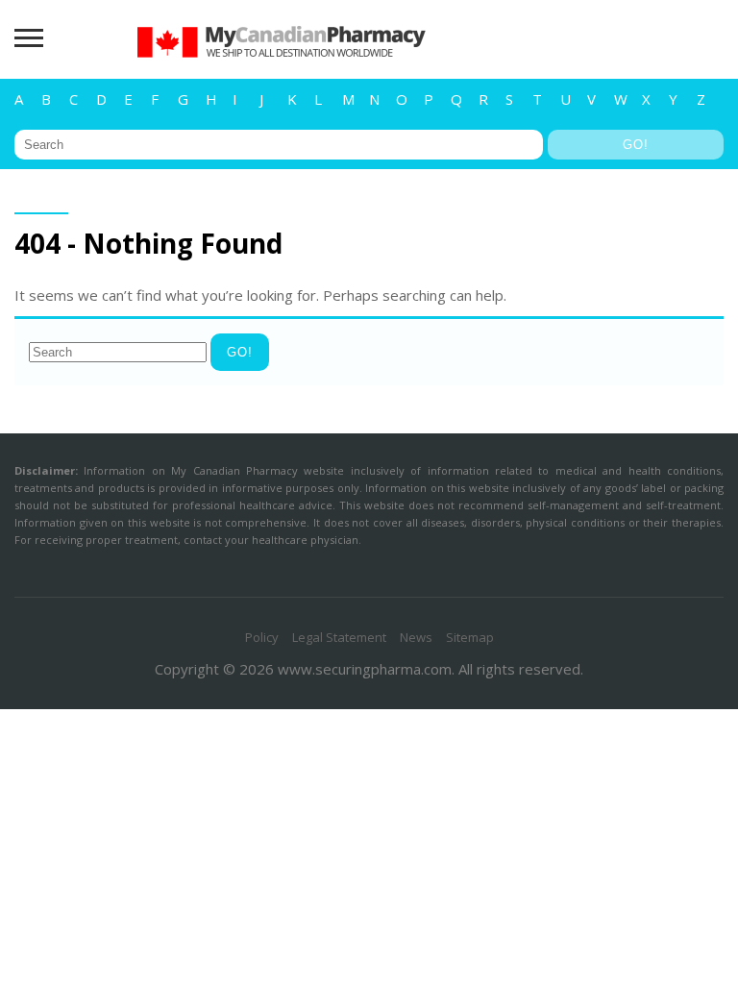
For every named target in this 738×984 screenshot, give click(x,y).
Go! (636, 144)
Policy (262, 637)
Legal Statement (339, 637)
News (416, 637)
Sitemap (470, 637)
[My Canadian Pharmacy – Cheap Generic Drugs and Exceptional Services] (281, 67)
